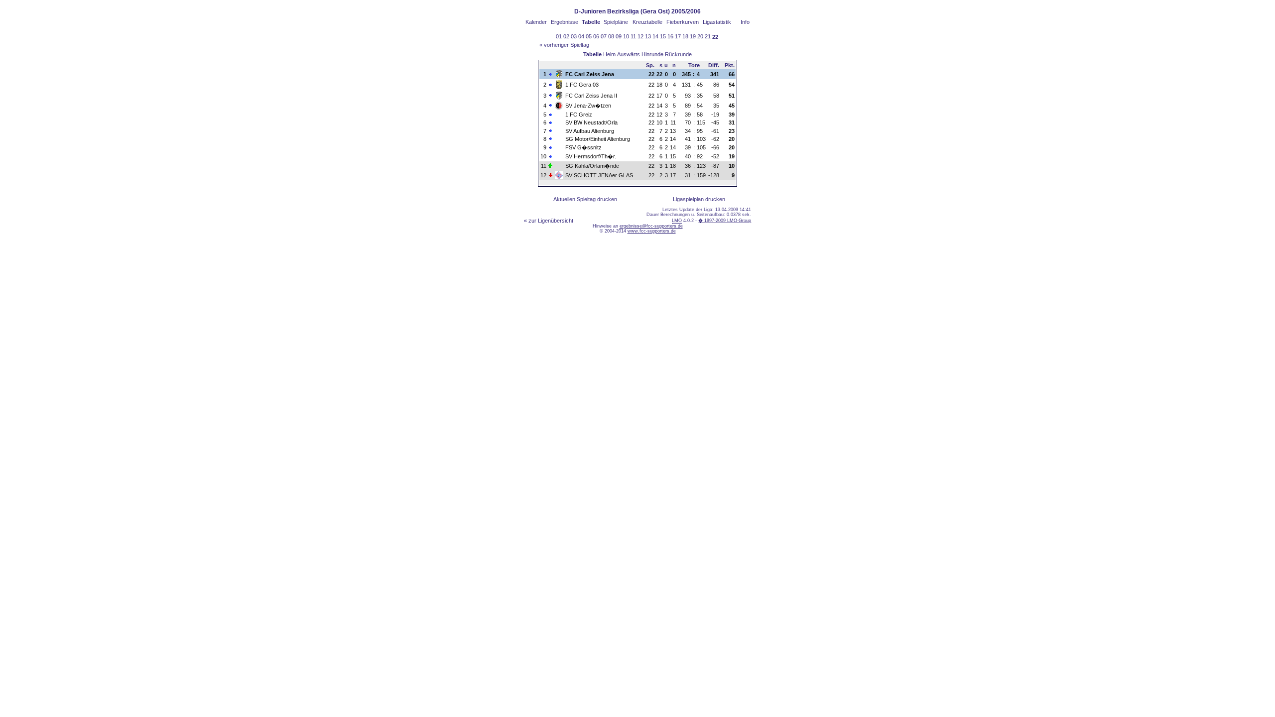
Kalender (536, 22)
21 (708, 36)
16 (670, 36)
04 (581, 36)
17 (678, 36)
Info (745, 22)
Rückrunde (678, 54)
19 (693, 36)
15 (663, 36)
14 (655, 36)
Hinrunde (652, 54)
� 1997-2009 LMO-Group (724, 220)
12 (640, 36)
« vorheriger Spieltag (564, 45)
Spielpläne (616, 22)
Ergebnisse (564, 22)
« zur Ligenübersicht (548, 221)
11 (633, 36)
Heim (609, 54)
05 (589, 36)
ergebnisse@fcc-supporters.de (651, 226)
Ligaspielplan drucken (699, 199)
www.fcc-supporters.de (652, 231)
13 (648, 36)
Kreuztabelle (647, 22)
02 (566, 36)
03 (574, 36)
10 (626, 36)
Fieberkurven (682, 22)
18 (685, 36)
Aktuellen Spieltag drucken (585, 199)
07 (604, 36)
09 (619, 36)
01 (559, 36)
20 (700, 36)
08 (611, 36)
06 (596, 36)
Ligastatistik (717, 22)
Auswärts (628, 54)
